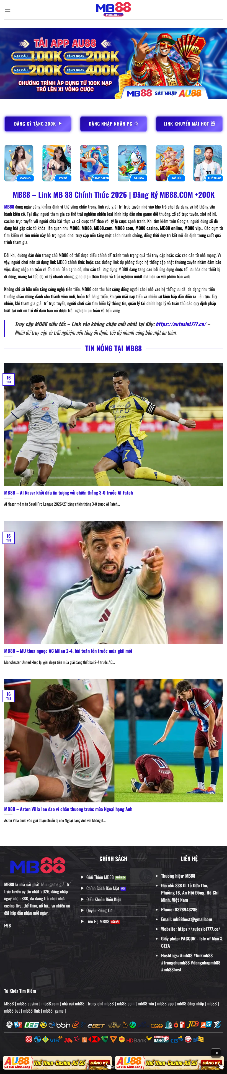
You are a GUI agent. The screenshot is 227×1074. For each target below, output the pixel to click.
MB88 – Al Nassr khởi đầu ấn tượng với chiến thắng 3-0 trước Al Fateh (68, 493)
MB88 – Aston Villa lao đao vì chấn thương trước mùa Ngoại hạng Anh (68, 809)
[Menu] (7, 9)
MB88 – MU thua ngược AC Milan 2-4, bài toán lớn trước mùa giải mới (68, 651)
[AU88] (57, 1063)
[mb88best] (113, 9)
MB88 (9, 206)
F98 (7, 925)
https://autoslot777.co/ (181, 324)
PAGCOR (188, 938)
